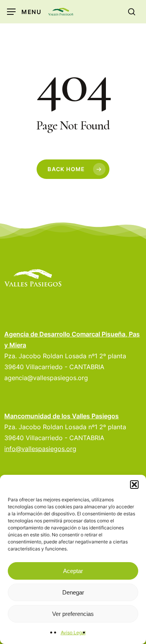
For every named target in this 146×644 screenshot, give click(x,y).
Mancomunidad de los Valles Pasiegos (61, 416)
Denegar (73, 592)
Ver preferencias (73, 613)
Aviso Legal (73, 632)
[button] (134, 484)
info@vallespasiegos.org (40, 449)
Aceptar (73, 571)
